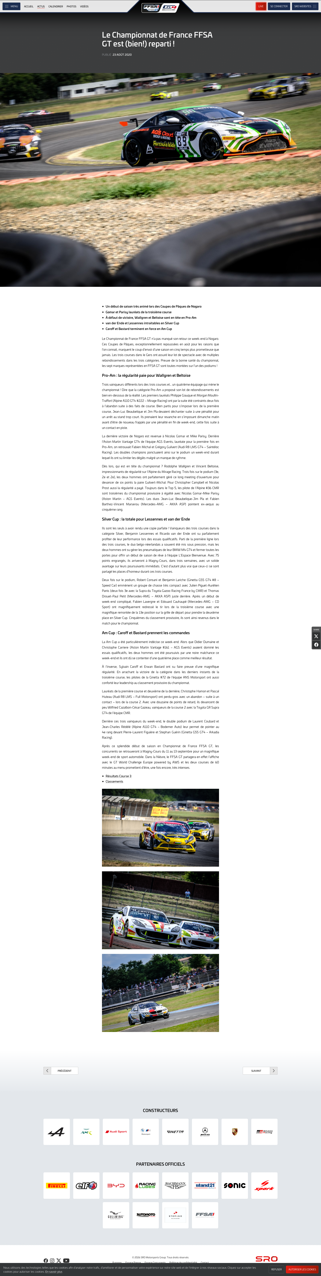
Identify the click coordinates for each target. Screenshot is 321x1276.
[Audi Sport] (116, 1132)
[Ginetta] (175, 1132)
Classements (114, 781)
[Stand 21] (205, 1185)
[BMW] (146, 1132)
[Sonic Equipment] (235, 1185)
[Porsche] (235, 1132)
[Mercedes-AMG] (205, 1132)
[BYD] (116, 1185)
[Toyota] (264, 1132)
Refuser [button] (276, 1269)
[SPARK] (264, 1185)
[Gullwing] (116, 1215)
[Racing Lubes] (146, 1185)
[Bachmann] (175, 1185)
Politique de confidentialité (183, 1262)
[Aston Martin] (86, 1132)
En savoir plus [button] (53, 1271)
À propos (117, 1262)
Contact (205, 1262)
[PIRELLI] (56, 1185)
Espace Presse (133, 1262)
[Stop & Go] (175, 1215)
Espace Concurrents (155, 1262)
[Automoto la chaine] (146, 1215)
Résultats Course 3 (119, 776)
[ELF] (86, 1185)
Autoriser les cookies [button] (302, 1269)
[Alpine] (56, 1132)
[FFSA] (205, 1215)
